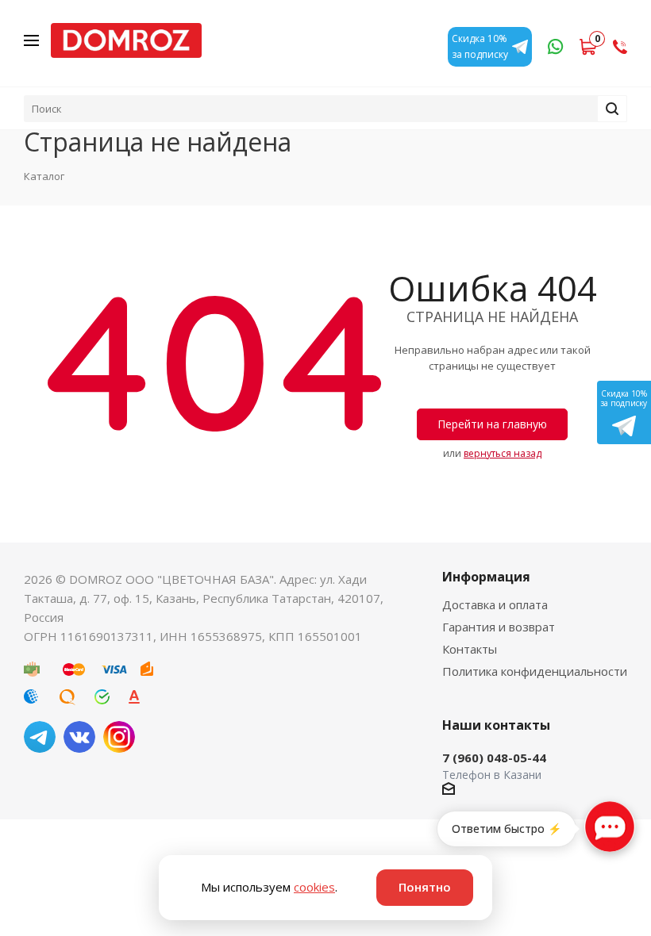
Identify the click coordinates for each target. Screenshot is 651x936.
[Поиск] (612, 108)
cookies (314, 887)
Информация (486, 576)
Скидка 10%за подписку (624, 398)
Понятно (425, 887)
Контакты (469, 649)
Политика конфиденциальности (534, 671)
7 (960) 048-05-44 (494, 757)
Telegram (40, 737)
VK (79, 737)
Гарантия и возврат (498, 627)
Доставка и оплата (495, 604)
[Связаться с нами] (609, 826)
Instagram (119, 737)
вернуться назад (502, 453)
